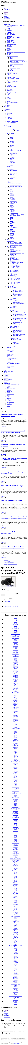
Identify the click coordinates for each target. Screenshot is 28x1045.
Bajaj (15, 663)
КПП (11, 299)
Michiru (15, 801)
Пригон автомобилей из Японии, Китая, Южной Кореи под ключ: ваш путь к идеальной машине (14, 517)
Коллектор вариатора (18, 291)
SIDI (15, 881)
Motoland (15, 816)
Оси (11, 149)
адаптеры (15, 227)
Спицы (11, 178)
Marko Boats (15, 791)
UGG (15, 918)
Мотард (15, 980)
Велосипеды (7, 106)
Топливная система (11, 254)
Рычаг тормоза (13, 274)
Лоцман (16, 973)
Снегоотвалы (10, 90)
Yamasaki (15, 938)
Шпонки (12, 233)
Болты (11, 134)
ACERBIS (15, 624)
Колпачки (12, 142)
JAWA (15, 755)
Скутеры (6, 378)
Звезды (14, 342)
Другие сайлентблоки (15, 242)
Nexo (15, 823)
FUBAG (15, 715)
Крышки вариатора (17, 294)
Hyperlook (15, 743)
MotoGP (15, 815)
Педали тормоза (14, 273)
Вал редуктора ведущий (19, 312)
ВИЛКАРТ (15, 962)
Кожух (11, 191)
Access (15, 623)
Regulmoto (15, 861)
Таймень (15, 1000)
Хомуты (12, 158)
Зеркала (9, 167)
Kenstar (15, 769)
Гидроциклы (7, 109)
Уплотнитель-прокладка (16, 186)
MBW (15, 795)
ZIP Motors (15, 946)
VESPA (11, 165)
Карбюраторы (13, 258)
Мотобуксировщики (9, 372)
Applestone (15, 642)
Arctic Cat (15, 650)
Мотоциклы (7, 374)
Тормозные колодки (15, 281)
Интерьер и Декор (11, 44)
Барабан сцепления (17, 330)
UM (16, 920)
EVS (15, 701)
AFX (15, 627)
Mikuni (15, 803)
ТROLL (15, 998)
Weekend (15, 929)
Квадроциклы (7, 368)
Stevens (15, 894)
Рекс (15, 993)
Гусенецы (9, 126)
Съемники (9, 364)
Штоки (11, 237)
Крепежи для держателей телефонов (16, 52)
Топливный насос (14, 267)
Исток (15, 969)
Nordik (15, 829)
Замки (8, 166)
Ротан (15, 994)
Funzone (15, 716)
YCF (15, 940)
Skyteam (15, 884)
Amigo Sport (15, 638)
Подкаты (9, 360)
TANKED (15, 904)
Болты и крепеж (14, 81)
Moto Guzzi (15, 811)
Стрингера (12, 66)
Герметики (9, 113)
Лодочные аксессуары (12, 56)
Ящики (8, 105)
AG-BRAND (15, 628)
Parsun (15, 839)
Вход (5, 8)
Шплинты (12, 231)
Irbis (15, 749)
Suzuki (15, 900)
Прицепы (6, 375)
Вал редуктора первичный (19, 318)
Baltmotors (15, 666)
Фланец (11, 226)
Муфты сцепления (17, 332)
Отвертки (9, 359)
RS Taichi (15, 868)
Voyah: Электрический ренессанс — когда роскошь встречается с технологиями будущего (13, 486)
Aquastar (15, 647)
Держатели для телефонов (13, 37)
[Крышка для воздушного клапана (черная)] (8, 587)
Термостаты (13, 251)
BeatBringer (15, 670)
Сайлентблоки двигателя (16, 243)
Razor (15, 857)
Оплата (5, 16)
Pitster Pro (15, 845)
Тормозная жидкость (12, 122)
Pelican (15, 840)
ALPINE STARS (15, 634)
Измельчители (10, 350)
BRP (15, 682)
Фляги (8, 97)
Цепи (14, 346)
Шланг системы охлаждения (17, 253)
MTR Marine (15, 817)
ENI (15, 699)
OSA (15, 836)
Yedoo (15, 941)
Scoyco (15, 873)
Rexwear (15, 865)
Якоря (11, 70)
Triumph (16, 913)
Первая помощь (11, 76)
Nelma (15, 820)
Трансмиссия (10, 286)
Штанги (12, 234)
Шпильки (12, 161)
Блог (5, 13)
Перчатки (9, 400)
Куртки (8, 395)
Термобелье (9, 404)
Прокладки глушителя (15, 183)
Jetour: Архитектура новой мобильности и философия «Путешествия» (12, 501)
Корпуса (12, 194)
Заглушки (12, 139)
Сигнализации (10, 88)
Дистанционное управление (17, 60)
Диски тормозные (14, 270)
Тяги (11, 223)
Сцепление (12, 328)
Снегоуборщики (8, 379)
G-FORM (15, 719)
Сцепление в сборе (17, 335)
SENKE (15, 876)
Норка (15, 986)
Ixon (15, 752)
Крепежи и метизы (14, 143)
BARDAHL (16, 667)
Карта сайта (7, 18)
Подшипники (10, 181)
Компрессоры (10, 354)
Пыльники (12, 151)
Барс (15, 956)
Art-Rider (15, 652)
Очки (8, 399)
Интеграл (15, 968)
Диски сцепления (17, 331)
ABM (15, 619)
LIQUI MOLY (15, 788)
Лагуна (15, 972)
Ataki (15, 655)
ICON (15, 744)
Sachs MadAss (15, 871)
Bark (15, 668)
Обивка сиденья (14, 147)
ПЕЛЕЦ (15, 988)
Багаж (8, 29)
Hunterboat (15, 740)
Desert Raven (15, 692)
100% (15, 618)
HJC (15, 737)
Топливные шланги (15, 266)
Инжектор (12, 257)
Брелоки (9, 32)
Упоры (11, 225)
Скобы (11, 219)
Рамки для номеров (11, 84)
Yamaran (15, 937)
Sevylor (15, 877)
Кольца (11, 193)
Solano (15, 886)
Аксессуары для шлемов (13, 384)
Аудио (8, 28)
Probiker (16, 851)
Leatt (15, 781)
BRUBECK (15, 683)
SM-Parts (15, 885)
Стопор (11, 221)
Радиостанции (10, 82)
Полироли (9, 117)
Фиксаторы (9, 123)
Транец (11, 69)
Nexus (15, 824)
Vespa (15, 925)
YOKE (15, 942)
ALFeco (15, 631)
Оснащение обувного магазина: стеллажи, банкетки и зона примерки (12, 415)
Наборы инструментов (12, 358)
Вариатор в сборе (17, 290)
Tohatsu (15, 909)
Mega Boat (15, 799)
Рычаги (11, 217)
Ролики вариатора (17, 295)
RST (15, 869)
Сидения (12, 65)
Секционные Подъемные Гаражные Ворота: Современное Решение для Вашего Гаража (12, 547)
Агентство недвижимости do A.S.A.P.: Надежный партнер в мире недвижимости (14, 459)
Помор (15, 989)
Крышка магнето (14, 308)
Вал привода (16, 311)
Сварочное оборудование (13, 363)
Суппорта (12, 275)
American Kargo (15, 636)
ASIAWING (15, 654)
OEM (15, 832)
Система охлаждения (12, 246)
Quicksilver (15, 855)
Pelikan (15, 841)
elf (15, 696)
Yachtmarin (15, 932)
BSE (15, 684)
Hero (15, 733)
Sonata (15, 889)
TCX (15, 905)
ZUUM (15, 950)
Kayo (15, 764)
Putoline (15, 852)
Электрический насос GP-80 (11, 606)
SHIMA (15, 880)
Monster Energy (15, 807)
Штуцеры (12, 238)
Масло (8, 114)
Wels (15, 930)
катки (11, 127)
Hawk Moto (15, 729)
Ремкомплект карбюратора (16, 262)
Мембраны (12, 261)
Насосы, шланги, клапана (16, 64)
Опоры (11, 205)
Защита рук (9, 41)
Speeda (15, 890)
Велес (15, 960)
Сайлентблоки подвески (16, 245)
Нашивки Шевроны (12, 73)
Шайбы (11, 159)
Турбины (12, 155)
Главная (6, 12)
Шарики (12, 230)
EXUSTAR (15, 703)
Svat (15, 901)
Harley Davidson (15, 728)
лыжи (14, 129)
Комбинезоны (10, 394)
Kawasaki (15, 763)
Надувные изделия (14, 62)
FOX (15, 712)
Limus (15, 785)
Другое (8, 38)
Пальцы (12, 206)
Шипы (8, 103)
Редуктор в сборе (17, 324)
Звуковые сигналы (11, 42)
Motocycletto (15, 813)
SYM (15, 902)
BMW (15, 674)
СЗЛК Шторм (15, 997)
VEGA (15, 922)
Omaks (15, 835)
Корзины (9, 49)
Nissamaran (15, 827)
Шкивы (14, 298)
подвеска (18, 130)
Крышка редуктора (17, 322)
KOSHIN (15, 773)
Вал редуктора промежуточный (17, 320)
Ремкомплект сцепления (19, 334)
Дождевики (9, 391)
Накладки (12, 198)
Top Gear (15, 910)
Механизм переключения (19, 303)
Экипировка (7, 383)
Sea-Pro (15, 875)
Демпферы (9, 131)
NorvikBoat (15, 831)
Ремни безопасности (15, 215)
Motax (15, 809)
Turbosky (15, 917)
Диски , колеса (13, 173)
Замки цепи (16, 340)
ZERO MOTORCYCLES (15, 945)
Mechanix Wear (15, 797)
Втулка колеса (13, 171)
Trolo (15, 914)
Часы (8, 99)
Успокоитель (16, 343)
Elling (15, 697)
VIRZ (15, 928)
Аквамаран (15, 953)
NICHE (15, 825)
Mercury (16, 800)
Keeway (15, 765)
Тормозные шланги (14, 283)
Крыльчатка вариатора (18, 292)
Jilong (15, 757)
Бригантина (15, 957)
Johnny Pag (15, 760)
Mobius (15, 805)
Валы (11, 189)
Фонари (9, 98)
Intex (15, 748)
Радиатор (12, 249)
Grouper (15, 725)
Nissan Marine (15, 828)
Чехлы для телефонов (12, 102)
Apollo (15, 640)
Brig (15, 680)
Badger (15, 660)
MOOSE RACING (15, 808)
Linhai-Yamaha (15, 787)
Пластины (12, 210)
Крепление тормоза (14, 271)
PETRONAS (15, 843)
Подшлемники (10, 402)
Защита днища (10, 40)
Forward (16, 711)
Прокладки (9, 182)
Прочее (8, 80)
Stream (15, 896)
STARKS (15, 893)
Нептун (15, 985)
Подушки (12, 211)
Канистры (9, 46)
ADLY (15, 626)
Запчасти (6, 125)
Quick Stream (15, 853)
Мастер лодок (15, 974)
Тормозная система (11, 269)
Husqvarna (15, 741)
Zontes (15, 949)
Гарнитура (9, 36)
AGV (15, 630)
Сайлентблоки (10, 241)
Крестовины (13, 307)
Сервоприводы (13, 327)
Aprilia (15, 643)
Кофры (8, 50)
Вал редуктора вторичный (19, 314)
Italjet (15, 751)
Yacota (15, 933)
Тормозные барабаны (15, 279)
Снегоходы (6, 380)
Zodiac (15, 948)
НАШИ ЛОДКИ (15, 984)
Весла (11, 57)
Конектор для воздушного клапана (12, 607)
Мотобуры (9, 355)
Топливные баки (14, 263)
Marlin (15, 792)
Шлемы (8, 406)
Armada (15, 651)
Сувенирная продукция (13, 92)
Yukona (15, 944)
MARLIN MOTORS (15, 793)
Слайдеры (9, 89)
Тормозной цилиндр (15, 278)
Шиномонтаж (10, 366)
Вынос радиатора (11, 34)
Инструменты (7, 347)
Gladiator (15, 720)
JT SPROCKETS (15, 761)
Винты (11, 58)
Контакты (6, 17)
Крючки (12, 195)
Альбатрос (15, 954)
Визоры (9, 387)
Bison (15, 672)
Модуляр (15, 978)
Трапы (8, 94)
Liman (15, 784)
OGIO (15, 833)
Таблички (12, 222)
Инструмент (10, 351)
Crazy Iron (12, 163)
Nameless (15, 819)
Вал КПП (15, 300)
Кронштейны (10, 179)
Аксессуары (7, 24)
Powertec (15, 849)
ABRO (15, 620)
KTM (15, 775)
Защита (8, 392)
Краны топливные (14, 259)
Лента (11, 197)
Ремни (8, 239)
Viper (15, 926)
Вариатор (12, 288)
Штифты (12, 235)
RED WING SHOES (15, 859)
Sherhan (15, 879)
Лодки (5, 370)
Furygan (15, 717)
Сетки (11, 218)
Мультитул (9, 356)
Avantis (15, 658)
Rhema (15, 867)
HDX (15, 731)
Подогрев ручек (11, 77)
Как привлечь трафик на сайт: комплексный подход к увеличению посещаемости (13, 431)
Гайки (11, 138)
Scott (15, 872)
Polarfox (16, 847)
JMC (15, 759)
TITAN (15, 908)
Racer (15, 856)
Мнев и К (15, 977)
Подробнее (3, 426)
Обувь (8, 396)
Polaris (15, 848)
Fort (16, 709)
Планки (12, 209)
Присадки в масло (11, 119)
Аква (15, 952)
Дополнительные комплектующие (18, 61)
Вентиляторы (13, 247)
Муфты (11, 146)
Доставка (6, 14)
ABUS (15, 622)
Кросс (15, 970)
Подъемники (10, 362)
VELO (15, 924)
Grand (15, 724)
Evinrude (15, 700)
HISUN (15, 735)
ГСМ (5, 110)
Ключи (8, 352)
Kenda (15, 768)
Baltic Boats (15, 664)
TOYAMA (15, 912)
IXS (16, 753)
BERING (15, 671)
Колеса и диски (10, 169)
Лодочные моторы (8, 371)
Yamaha (15, 936)
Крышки (12, 145)
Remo (15, 863)
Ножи (8, 74)
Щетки (8, 367)
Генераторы (7, 107)
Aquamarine (15, 646)
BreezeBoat (15, 679)
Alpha (15, 632)
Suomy (15, 898)
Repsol (15, 864)
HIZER (15, 736)
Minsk (15, 804)
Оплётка (12, 203)
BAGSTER (15, 662)
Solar (15, 888)
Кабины (9, 45)
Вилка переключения (18, 302)
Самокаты (6, 376)
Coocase (16, 688)
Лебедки (9, 54)
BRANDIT (15, 678)
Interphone (15, 747)
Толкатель (15, 336)
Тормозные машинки (15, 282)
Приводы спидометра (15, 150)
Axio (15, 659)
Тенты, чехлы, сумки (15, 68)
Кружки (9, 53)
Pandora (15, 837)
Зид (15, 965)
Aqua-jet (15, 644)
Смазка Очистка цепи (12, 121)
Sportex (15, 892)
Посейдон (15, 990)
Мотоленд (15, 981)
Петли (11, 207)
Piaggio (15, 844)
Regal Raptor (15, 860)
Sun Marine (15, 897)
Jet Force (15, 756)
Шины (5, 382)
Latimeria (15, 779)
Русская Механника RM (15, 996)
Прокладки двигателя (15, 185)
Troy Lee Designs (15, 916)
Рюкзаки (9, 85)
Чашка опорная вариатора (19, 296)
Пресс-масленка (14, 213)
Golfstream (15, 721)
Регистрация (7, 9)
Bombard (15, 676)
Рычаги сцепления (14, 326)
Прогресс (15, 992)
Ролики (11, 154)
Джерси (9, 390)
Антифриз (9, 111)
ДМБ (15, 964)
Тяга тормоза (13, 285)
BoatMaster (15, 675)
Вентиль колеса (13, 170)
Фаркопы (9, 95)
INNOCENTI (15, 745)
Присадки (9, 118)
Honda (15, 739)
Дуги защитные (11, 162)
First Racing (15, 704)
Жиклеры (12, 255)
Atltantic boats (15, 656)
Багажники (9, 30)
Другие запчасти (17, 339)
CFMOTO (15, 687)
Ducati (15, 695)
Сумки (8, 93)
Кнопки (12, 141)
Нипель (11, 175)
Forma (15, 708)
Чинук (15, 1004)
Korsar (15, 772)
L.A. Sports (15, 776)
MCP (15, 796)
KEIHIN (15, 767)
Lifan (15, 783)
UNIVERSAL (15, 921)
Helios (15, 732)
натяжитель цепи (20, 344)
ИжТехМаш (16, 966)
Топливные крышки (15, 265)
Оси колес (12, 177)
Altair (15, 635)
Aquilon (15, 648)
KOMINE (15, 771)
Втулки (11, 190)
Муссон (15, 982)
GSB (15, 727)
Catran (15, 686)
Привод (15, 323)
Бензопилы (9, 348)
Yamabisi (15, 934)
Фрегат (15, 1002)
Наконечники (13, 201)
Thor (15, 906)
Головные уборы (11, 388)
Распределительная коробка (17, 214)
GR (15, 723)
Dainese (15, 691)
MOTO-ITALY (15, 812)
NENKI (15, 821)
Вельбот (15, 961)
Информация (7, 601)
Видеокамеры (10, 33)
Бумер (15, 958)
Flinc (15, 705)
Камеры (12, 174)
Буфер (11, 135)
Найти (2, 5)
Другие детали (10, 133)
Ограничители (13, 202)
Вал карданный (13, 287)
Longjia (15, 789)
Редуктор (12, 310)
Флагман (15, 1001)
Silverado (15, 883)
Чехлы (8, 101)
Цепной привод (14, 338)
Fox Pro (15, 713)
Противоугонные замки (13, 78)
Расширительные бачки (16, 250)
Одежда (9, 398)
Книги (8, 48)
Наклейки (9, 72)
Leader (15, 780)
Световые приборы (11, 86)
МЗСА (15, 976)
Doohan (15, 693)
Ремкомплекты (13, 153)
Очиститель (10, 115)
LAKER (15, 777)
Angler (15, 639)
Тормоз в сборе (13, 277)
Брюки (8, 386)
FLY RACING (15, 707)
